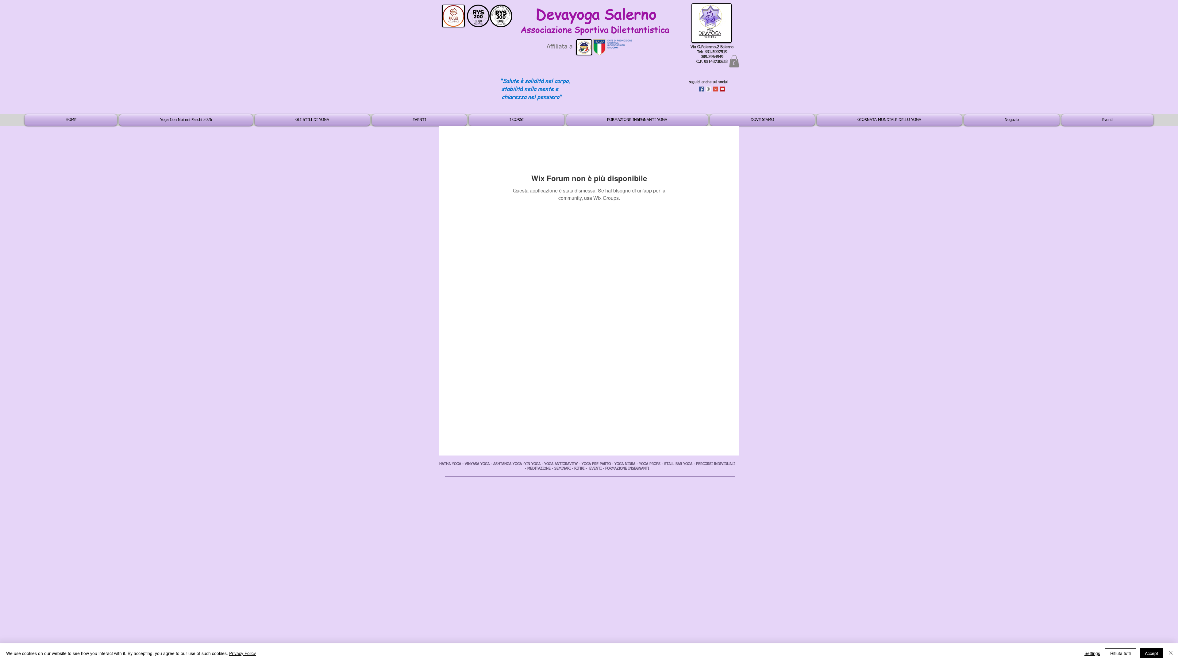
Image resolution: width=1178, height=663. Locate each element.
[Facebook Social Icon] (701, 89)
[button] (734, 61)
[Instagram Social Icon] (708, 89)
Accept (1151, 653)
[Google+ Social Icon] (715, 89)
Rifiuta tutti (1120, 653)
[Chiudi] (1170, 653)
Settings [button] (1092, 653)
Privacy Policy (242, 653)
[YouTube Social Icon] (722, 89)
